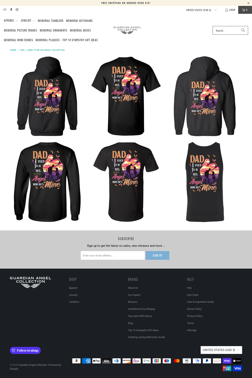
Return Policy (194, 308)
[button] (11, 21)
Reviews (132, 301)
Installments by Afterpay (141, 308)
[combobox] (230, 30)
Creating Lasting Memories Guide (146, 337)
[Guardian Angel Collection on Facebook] (10, 9)
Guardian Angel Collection (33, 364)
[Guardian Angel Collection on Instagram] (17, 9)
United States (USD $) (199, 10)
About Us (133, 287)
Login (232, 9)
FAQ (189, 287)
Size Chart (192, 294)
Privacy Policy (194, 316)
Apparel (73, 287)
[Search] (243, 30)
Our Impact (134, 294)
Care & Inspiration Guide (200, 301)
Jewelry (73, 294)
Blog (130, 323)
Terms (190, 323)
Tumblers (74, 301)
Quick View (47, 110)
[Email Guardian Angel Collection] (4, 9)
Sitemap (191, 330)
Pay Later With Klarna (140, 316)
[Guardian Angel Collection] (127, 30)
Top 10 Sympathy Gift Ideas (143, 330)
